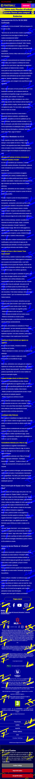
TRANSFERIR (26, 6)
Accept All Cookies (17, 776)
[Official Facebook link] (14, 605)
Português (29, 1)
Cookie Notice (6, 762)
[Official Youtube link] (19, 605)
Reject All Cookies (17, 770)
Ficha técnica (17, 721)
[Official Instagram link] (26, 605)
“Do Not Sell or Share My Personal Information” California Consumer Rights (15, 612)
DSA (17, 734)
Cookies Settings (17, 738)
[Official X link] (9, 605)
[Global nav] (33, 5)
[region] (17, 762)
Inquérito (17, 728)
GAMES (17, 725)
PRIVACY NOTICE (17, 731)
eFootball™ (8, 5)
